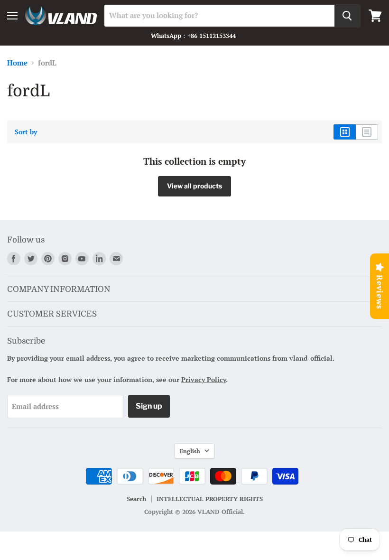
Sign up (149, 406)
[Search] (347, 16)
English (190, 451)
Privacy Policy (203, 379)
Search (136, 499)
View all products (194, 186)
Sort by (26, 132)
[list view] (367, 132)
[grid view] (344, 132)
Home (17, 63)
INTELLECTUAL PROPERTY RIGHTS (210, 499)
